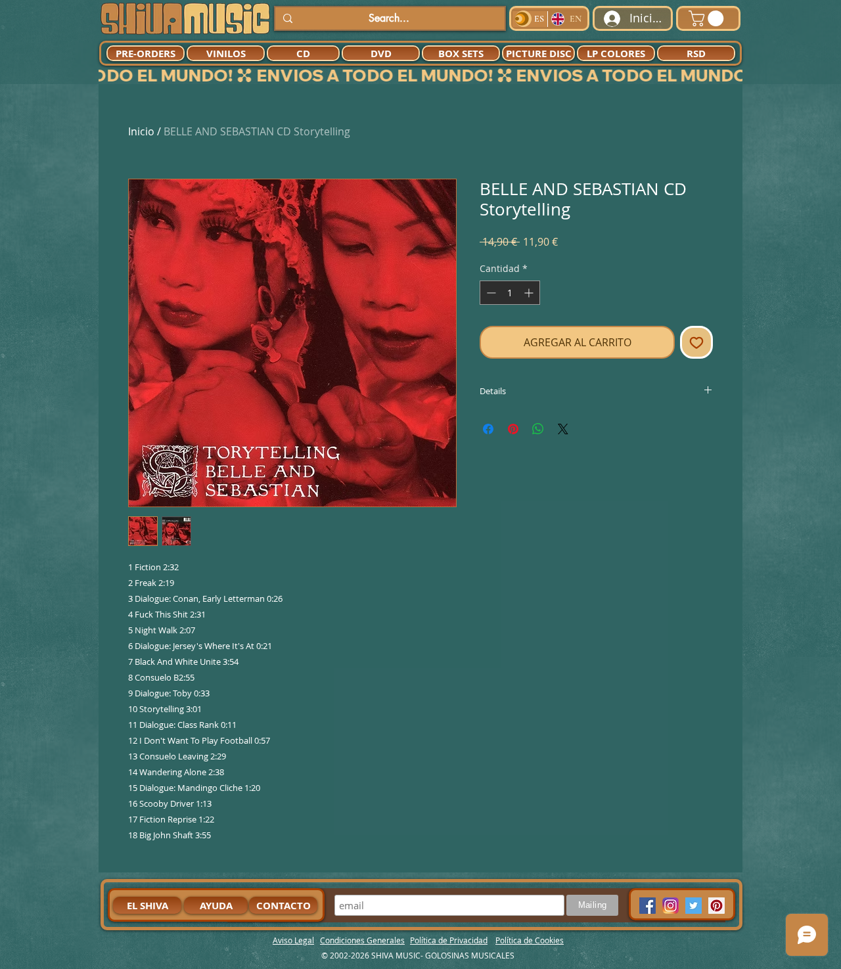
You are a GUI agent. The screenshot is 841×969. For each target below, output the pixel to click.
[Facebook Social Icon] (647, 905)
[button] (708, 18)
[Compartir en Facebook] (488, 429)
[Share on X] (563, 429)
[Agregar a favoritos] (696, 342)
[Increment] (530, 292)
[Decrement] (490, 292)
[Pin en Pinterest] (513, 429)
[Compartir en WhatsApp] (538, 429)
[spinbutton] (510, 292)
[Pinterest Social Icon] (716, 905)
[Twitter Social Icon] (693, 905)
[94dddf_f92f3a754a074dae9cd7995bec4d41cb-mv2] (670, 905)
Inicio (141, 131)
